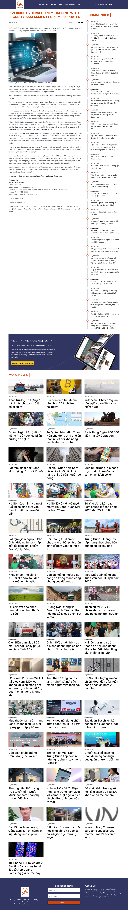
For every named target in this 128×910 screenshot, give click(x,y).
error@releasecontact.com (18, 209)
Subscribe (64, 902)
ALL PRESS (63, 4)
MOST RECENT (52, 4)
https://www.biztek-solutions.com (49, 176)
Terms (16, 904)
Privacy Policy (23, 904)
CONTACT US (74, 4)
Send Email (18, 185)
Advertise (32, 904)
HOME (41, 4)
